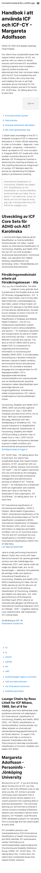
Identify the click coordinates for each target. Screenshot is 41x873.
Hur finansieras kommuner (17, 686)
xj (6, 652)
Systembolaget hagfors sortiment (21, 677)
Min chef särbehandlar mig (17, 130)
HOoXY (8, 657)
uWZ (7, 671)
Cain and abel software (16, 681)
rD (6, 647)
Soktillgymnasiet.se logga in (14, 449)
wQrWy (8, 662)
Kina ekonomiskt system (16, 116)
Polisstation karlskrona (12, 623)
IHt (6, 666)
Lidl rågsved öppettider (12, 547)
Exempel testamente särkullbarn (20, 125)
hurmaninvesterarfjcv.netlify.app (18, 3)
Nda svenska (11, 120)
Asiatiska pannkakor (14, 691)
